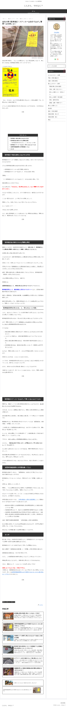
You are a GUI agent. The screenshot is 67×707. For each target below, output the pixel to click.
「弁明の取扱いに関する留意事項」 (27, 499)
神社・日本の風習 (53, 111)
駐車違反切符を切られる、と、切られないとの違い (24, 142)
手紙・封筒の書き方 (53, 78)
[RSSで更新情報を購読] (58, 59)
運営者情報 (63, 702)
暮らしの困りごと (53, 105)
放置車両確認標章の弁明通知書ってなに (20, 146)
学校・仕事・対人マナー (55, 89)
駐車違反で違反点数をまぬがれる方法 (20, 138)
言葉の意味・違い (53, 117)
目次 (21, 135)
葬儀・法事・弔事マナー (55, 102)
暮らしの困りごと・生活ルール (57, 93)
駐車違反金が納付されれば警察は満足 (20, 140)
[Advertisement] (23, 122)
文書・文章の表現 (53, 81)
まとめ (12, 149)
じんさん (56, 32)
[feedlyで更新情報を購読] (55, 59)
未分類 (50, 108)
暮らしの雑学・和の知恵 (55, 97)
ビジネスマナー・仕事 (54, 75)
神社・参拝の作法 (54, 100)
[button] (64, 66)
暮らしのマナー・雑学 (54, 83)
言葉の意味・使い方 (53, 114)
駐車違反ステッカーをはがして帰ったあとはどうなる (23, 144)
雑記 (49, 119)
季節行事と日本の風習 (55, 86)
